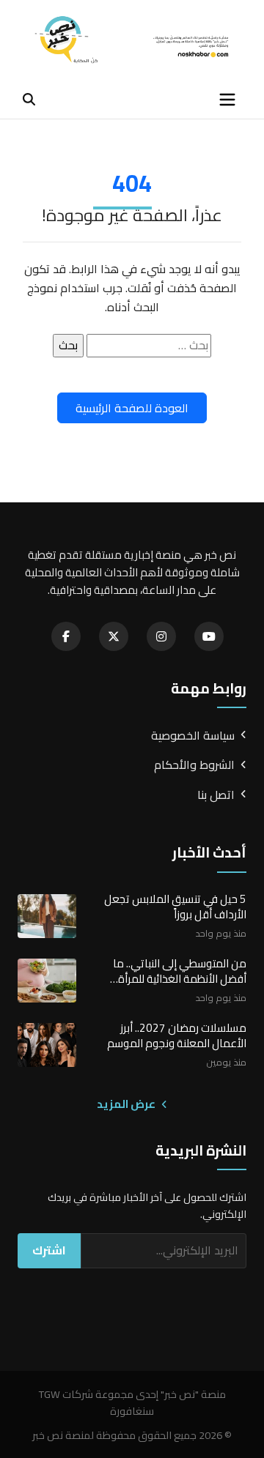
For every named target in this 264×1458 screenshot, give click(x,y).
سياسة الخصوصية (193, 735)
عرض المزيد (127, 1104)
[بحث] (29, 99)
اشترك (49, 1250)
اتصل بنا (216, 795)
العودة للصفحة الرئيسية (132, 408)
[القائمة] (227, 100)
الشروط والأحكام (194, 765)
